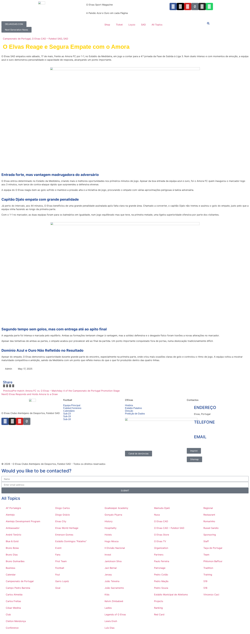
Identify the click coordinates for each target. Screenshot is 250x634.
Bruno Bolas (12, 547)
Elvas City (60, 521)
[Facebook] (5, 421)
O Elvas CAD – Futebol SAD (47, 38)
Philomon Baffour (212, 561)
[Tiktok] (194, 6)
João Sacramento (114, 587)
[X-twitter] (180, 6)
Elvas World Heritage (66, 528)
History (109, 521)
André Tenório (13, 534)
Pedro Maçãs (161, 581)
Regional (208, 508)
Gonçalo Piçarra (113, 514)
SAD (143, 24)
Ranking (158, 607)
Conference (12, 627)
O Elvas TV (160, 541)
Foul (57, 574)
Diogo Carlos (62, 508)
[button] (4, 386)
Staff (206, 541)
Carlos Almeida (14, 594)
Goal (57, 587)
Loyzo (131, 24)
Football (59, 567)
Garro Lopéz (62, 581)
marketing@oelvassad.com (209, 443)
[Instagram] (202, 6)
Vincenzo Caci (211, 594)
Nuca (157, 514)
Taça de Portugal (212, 547)
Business (10, 567)
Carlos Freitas (13, 601)
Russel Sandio (211, 528)
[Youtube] (187, 6)
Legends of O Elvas (115, 614)
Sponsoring (209, 534)
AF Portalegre (13, 508)
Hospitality (110, 528)
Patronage (159, 567)
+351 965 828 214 (204, 428)
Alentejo (10, 514)
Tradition (208, 567)
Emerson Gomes (64, 534)
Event (58, 547)
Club (8, 614)
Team (206, 554)
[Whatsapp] (209, 6)
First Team (61, 561)
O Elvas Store (161, 534)
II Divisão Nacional (115, 547)
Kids (107, 594)
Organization (161, 547)
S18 (205, 587)
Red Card (159, 614)
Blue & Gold (12, 541)
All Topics (157, 24)
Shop (107, 24)
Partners (158, 554)
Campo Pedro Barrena (18, 587)
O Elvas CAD (161, 521)
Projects (158, 601)
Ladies (108, 607)
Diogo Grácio (62, 514)
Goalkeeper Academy (116, 508)
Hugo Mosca (111, 541)
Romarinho (209, 521)
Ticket (119, 24)
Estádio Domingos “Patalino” (71, 541)
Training (207, 574)
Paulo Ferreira (161, 561)
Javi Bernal (111, 567)
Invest (108, 554)
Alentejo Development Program (23, 521)
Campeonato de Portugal (17, 38)
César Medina (13, 607)
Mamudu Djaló (162, 508)
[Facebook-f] (173, 6)
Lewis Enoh (111, 621)
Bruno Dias (12, 554)
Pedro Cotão (161, 574)
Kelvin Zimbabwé (114, 601)
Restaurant (209, 514)
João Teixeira (112, 581)
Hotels (108, 534)
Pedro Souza (161, 587)
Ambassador (13, 528)
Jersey (108, 574)
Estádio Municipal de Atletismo (171, 594)
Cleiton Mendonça (16, 621)
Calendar (11, 574)
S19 (205, 581)
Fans (57, 554)
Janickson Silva (113, 561)
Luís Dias (109, 627)
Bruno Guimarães (15, 561)
